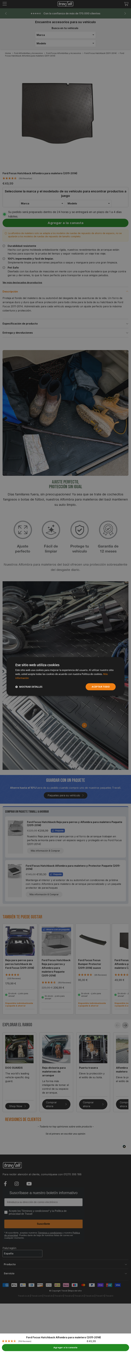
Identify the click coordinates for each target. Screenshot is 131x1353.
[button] (28, 686)
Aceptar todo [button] (101, 686)
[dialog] (65, 676)
